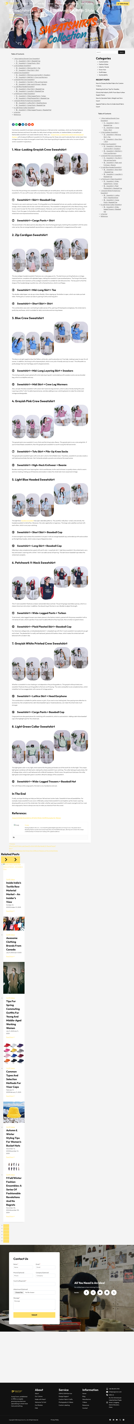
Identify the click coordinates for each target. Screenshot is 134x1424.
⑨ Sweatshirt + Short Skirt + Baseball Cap (30, 89)
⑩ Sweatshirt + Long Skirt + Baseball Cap (30, 91)
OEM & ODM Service (65, 1393)
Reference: (17, 114)
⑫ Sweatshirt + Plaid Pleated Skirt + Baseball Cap (32, 98)
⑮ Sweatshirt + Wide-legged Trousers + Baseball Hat (33, 110)
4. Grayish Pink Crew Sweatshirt (24, 79)
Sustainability (74, 4)
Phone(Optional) (18, 1273)
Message (16, 1298)
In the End (17, 112)
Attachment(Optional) (20, 1289)
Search (122, 52)
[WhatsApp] (16, 124)
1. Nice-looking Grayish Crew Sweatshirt (27, 58)
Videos (84, 1402)
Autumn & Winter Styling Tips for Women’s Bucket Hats (13, 1138)
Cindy (12, 19)
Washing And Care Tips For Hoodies (107, 89)
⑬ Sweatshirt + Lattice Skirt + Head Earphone (31, 103)
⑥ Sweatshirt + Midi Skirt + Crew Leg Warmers (31, 77)
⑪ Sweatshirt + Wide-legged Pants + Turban (31, 96)
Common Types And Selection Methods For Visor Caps (13, 1079)
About (37, 1393)
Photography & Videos (66, 1402)
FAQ (82, 4)
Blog (83, 1396)
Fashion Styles (103, 64)
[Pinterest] (29, 124)
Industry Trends (104, 67)
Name (15, 1264)
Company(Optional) (42, 1273)
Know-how (102, 70)
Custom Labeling (64, 1405)
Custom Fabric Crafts (66, 1399)
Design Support (64, 1396)
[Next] (15, 859)
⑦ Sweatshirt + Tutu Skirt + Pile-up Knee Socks (31, 82)
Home (26, 4)
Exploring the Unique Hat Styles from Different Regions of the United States (33, 850)
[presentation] (14, 869)
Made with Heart (40, 1399)
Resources (85, 1405)
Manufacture (86, 1399)
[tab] (6, 1225)
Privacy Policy (55, 1420)
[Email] (26, 124)
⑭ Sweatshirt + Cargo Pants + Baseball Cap (30, 105)
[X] (19, 124)
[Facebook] (13, 124)
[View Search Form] (112, 3)
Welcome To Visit (40, 1402)
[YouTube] (116, 1419)
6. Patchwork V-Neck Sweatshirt (24, 93)
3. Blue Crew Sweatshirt (21, 73)
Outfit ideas (13, 17)
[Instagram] (123, 1419)
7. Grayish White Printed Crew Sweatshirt (27, 101)
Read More (10, 911)
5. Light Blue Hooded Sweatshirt (24, 86)
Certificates (39, 1405)
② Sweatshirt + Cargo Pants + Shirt (28, 63)
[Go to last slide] (6, 859)
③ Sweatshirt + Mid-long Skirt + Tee (28, 68)
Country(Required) (19, 1281)
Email (38, 1264)
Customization (103, 62)
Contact (99, 4)
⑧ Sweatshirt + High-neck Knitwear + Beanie (31, 84)
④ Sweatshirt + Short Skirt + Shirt (27, 70)
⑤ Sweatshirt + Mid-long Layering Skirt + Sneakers (33, 75)
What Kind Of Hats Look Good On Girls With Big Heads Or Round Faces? (32, 845)
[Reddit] (32, 124)
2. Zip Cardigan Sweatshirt (22, 65)
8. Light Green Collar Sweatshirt (24, 108)
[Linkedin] (14, 837)
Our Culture (38, 1396)
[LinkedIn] (23, 124)
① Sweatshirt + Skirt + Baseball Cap (28, 61)
